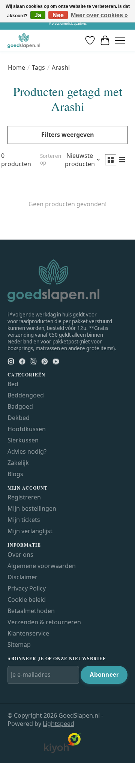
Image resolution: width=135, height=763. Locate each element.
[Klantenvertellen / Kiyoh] (62, 751)
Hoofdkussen (27, 429)
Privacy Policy (27, 588)
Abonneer (104, 675)
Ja (37, 15)
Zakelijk (18, 463)
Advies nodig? (27, 451)
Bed (13, 384)
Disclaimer (23, 577)
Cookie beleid (27, 599)
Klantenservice (28, 633)
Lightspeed (58, 724)
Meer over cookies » (99, 15)
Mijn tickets (24, 520)
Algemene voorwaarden (42, 566)
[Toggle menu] (120, 40)
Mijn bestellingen (32, 508)
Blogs (15, 474)
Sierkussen (23, 440)
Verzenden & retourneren (44, 622)
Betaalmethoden (31, 611)
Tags (38, 67)
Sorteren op (50, 159)
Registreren (24, 497)
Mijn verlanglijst (30, 531)
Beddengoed (26, 395)
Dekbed (19, 418)
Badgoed (20, 406)
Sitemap (19, 644)
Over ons (20, 554)
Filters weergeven (67, 134)
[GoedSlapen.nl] (24, 40)
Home (16, 67)
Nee (58, 15)
